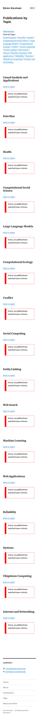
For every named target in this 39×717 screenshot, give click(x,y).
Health (30, 37)
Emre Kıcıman (12, 8)
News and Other (10, 704)
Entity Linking (10, 50)
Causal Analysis (9, 37)
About (5, 687)
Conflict (14, 47)
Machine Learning (19, 53)
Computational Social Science (15, 41)
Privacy (6, 53)
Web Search (23, 50)
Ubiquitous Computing (13, 59)
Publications (8, 693)
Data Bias (22, 37)
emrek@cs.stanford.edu (15, 672)
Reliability (19, 56)
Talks (5, 698)
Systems (29, 56)
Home (5, 682)
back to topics (9, 87)
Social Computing (27, 47)
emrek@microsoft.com (16, 668)
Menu (32, 8)
